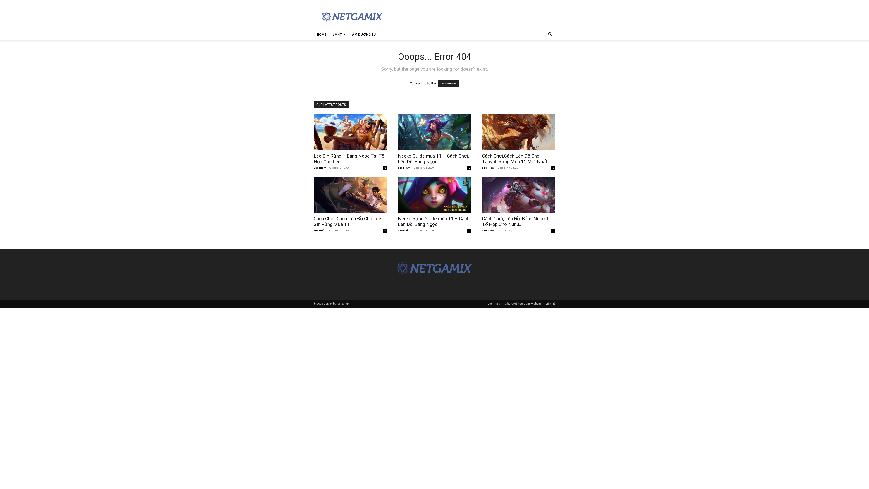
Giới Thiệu (493, 304)
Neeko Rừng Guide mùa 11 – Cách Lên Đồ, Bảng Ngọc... (433, 221)
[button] (549, 35)
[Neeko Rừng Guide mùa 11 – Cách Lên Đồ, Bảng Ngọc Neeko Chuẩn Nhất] (434, 195)
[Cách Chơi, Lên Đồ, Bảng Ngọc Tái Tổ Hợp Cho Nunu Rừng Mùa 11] (518, 195)
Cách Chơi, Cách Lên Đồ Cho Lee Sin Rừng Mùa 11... (347, 221)
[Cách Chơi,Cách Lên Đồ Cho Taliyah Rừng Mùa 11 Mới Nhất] (518, 132)
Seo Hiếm (320, 167)
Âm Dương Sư (364, 34)
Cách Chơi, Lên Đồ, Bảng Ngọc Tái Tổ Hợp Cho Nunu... (517, 221)
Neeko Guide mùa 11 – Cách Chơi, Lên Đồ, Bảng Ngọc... (433, 158)
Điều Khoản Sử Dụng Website (523, 304)
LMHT (337, 34)
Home (321, 34)
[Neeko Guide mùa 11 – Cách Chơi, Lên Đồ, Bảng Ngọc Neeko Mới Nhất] (434, 132)
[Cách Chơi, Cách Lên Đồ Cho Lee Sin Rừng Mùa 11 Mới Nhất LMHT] (350, 195)
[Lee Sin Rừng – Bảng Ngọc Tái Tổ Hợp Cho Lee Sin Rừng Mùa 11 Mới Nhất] (350, 132)
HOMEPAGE (449, 83)
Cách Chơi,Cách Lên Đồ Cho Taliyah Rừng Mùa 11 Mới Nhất (514, 158)
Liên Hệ (550, 304)
